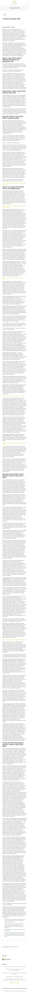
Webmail (4, 955)
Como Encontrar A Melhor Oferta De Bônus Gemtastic (14, 639)
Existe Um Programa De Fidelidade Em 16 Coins (13, 396)
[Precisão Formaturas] (14, 3)
